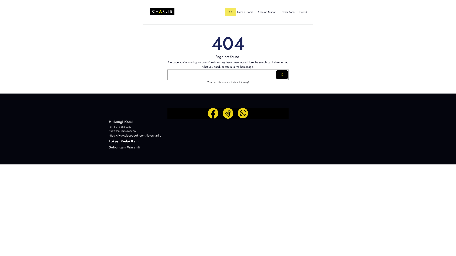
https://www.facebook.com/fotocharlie (135, 135)
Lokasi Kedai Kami (124, 141)
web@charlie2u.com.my (122, 131)
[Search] (282, 74)
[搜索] (230, 12)
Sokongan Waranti (124, 147)
